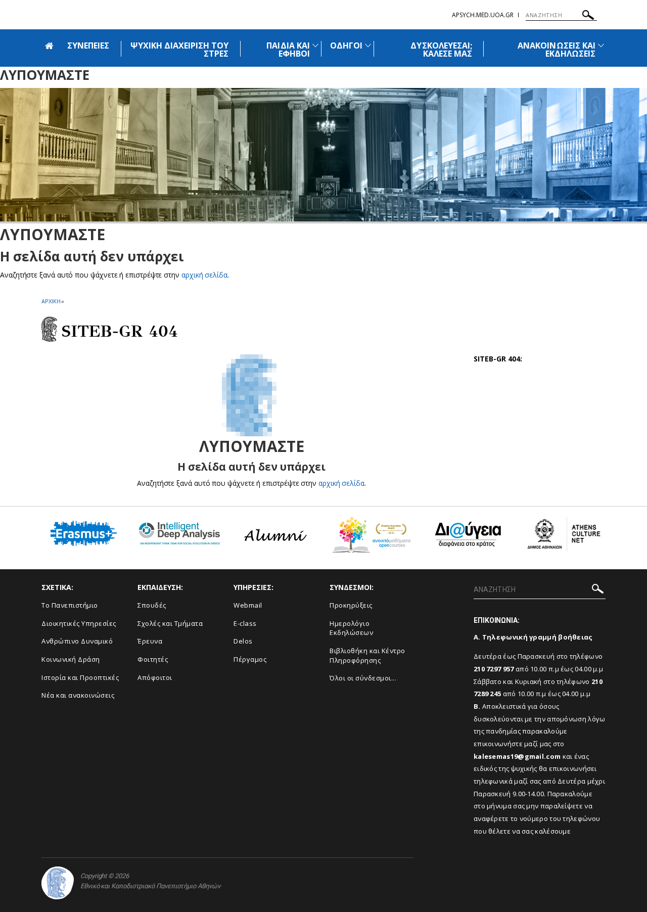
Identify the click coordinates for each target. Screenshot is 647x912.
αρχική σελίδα (204, 275)
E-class (245, 623)
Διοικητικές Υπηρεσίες (78, 623)
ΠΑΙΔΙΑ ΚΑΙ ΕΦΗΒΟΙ (288, 49)
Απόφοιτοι (154, 677)
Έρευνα (149, 641)
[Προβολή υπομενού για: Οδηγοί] (368, 45)
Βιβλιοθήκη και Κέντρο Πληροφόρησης (367, 655)
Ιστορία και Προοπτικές (80, 677)
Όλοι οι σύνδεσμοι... (363, 677)
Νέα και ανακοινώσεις (77, 695)
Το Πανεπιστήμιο (69, 605)
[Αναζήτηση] (588, 16)
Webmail (248, 605)
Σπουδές (151, 605)
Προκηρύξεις (351, 605)
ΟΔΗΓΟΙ (346, 45)
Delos (243, 641)
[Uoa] (57, 883)
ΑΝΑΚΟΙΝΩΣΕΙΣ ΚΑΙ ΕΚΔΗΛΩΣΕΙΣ (556, 49)
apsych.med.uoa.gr (483, 15)
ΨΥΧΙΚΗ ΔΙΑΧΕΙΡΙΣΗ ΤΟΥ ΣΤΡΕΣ (179, 49)
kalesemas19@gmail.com (517, 756)
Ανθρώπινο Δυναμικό (77, 641)
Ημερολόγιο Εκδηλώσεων (351, 628)
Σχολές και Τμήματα (170, 623)
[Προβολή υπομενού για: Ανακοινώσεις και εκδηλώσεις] (601, 45)
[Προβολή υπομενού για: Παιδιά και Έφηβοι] (315, 45)
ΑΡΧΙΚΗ (50, 301)
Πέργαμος (250, 659)
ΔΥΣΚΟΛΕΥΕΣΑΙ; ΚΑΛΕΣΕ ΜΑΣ (441, 49)
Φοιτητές (152, 659)
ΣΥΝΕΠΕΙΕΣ (88, 45)
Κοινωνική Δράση (70, 659)
